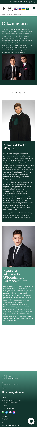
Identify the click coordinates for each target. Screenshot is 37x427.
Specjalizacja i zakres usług (10, 385)
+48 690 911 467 (17, 2)
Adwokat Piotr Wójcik (8, 14)
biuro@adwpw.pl (30, 2)
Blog (3, 387)
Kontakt (4, 389)
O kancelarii (5, 383)
